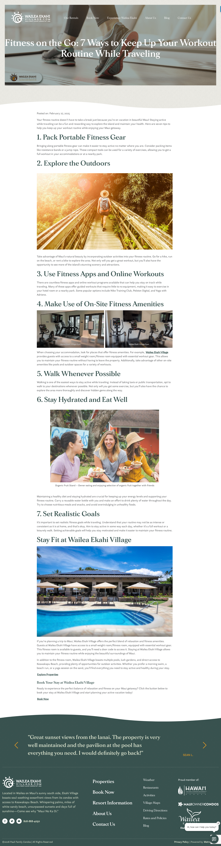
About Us (150, 18)
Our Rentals (71, 18)
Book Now (92, 18)
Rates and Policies (155, 818)
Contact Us (184, 18)
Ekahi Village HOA (189, 827)
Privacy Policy (181, 841)
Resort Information (112, 802)
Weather (149, 780)
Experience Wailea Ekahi (122, 18)
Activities (149, 795)
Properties (103, 781)
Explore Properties (47, 674)
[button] (205, 745)
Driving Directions (180, 103)
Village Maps (151, 802)
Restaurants (151, 787)
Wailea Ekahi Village (157, 352)
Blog (167, 18)
